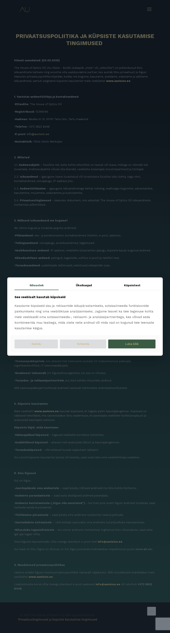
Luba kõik (131, 344)
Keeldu (36, 344)
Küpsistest (132, 285)
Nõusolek (37, 285)
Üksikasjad (84, 285)
